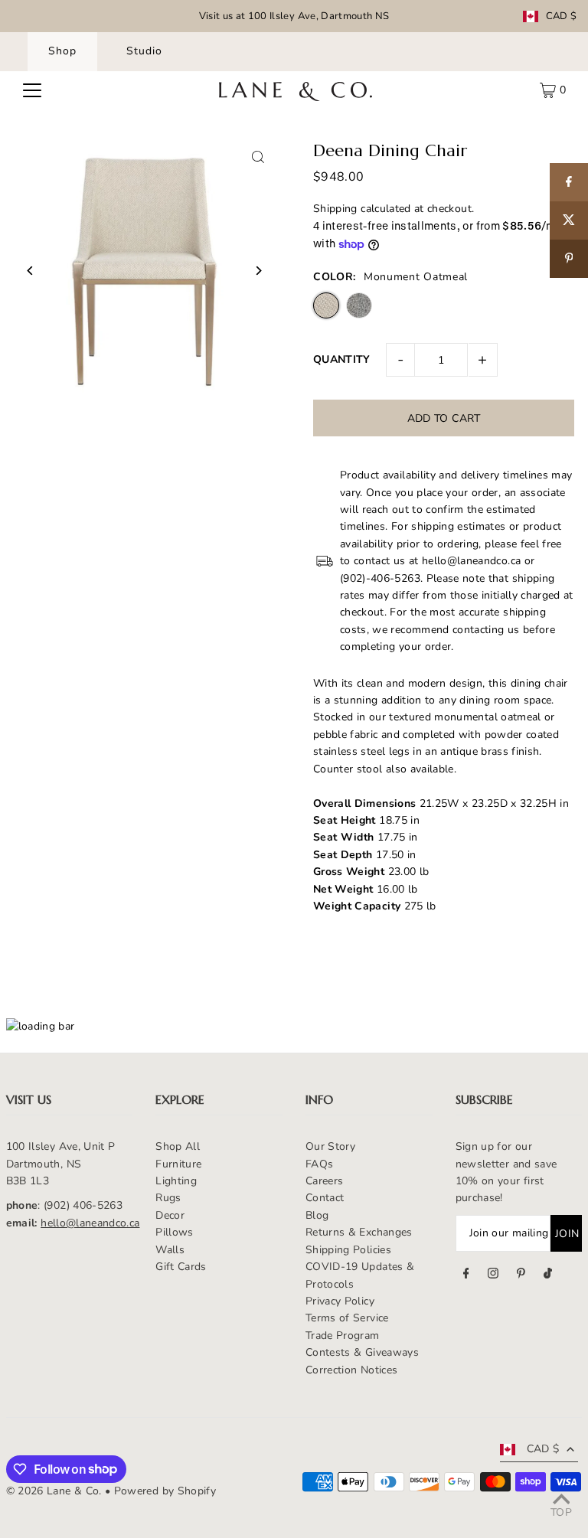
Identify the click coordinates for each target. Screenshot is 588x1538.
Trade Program (342, 1335)
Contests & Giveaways (362, 1352)
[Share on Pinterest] (569, 259)
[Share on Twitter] (569, 220)
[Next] (257, 270)
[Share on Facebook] (569, 182)
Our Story (330, 1146)
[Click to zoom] (257, 157)
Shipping (335, 208)
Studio (144, 51)
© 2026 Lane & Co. (54, 1491)
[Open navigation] (32, 90)
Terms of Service (347, 1318)
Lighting (176, 1181)
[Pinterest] (521, 1275)
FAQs (319, 1164)
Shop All (177, 1146)
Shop (62, 51)
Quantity (342, 359)
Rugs (168, 1197)
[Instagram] (493, 1275)
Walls (170, 1249)
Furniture (178, 1164)
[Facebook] (466, 1275)
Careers (324, 1181)
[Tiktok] (548, 1275)
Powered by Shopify (165, 1491)
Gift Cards (181, 1266)
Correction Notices (351, 1370)
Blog (316, 1215)
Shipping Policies (348, 1249)
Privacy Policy (339, 1301)
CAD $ (561, 16)
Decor (170, 1215)
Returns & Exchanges (359, 1232)
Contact (324, 1197)
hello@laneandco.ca (90, 1223)
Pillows (174, 1232)
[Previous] (31, 270)
